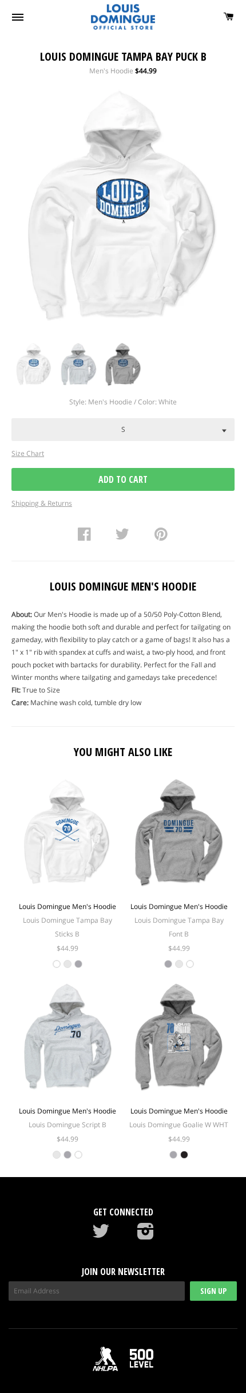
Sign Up (213, 1290)
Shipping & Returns (41, 503)
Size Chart (27, 453)
